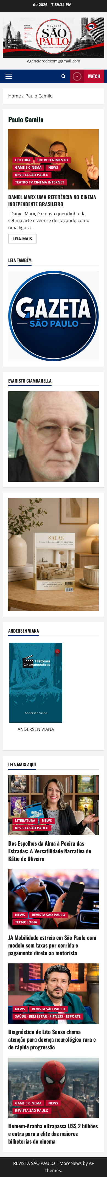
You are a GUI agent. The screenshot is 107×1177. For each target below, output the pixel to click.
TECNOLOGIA (26, 922)
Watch (94, 76)
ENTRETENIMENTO (52, 160)
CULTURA (22, 160)
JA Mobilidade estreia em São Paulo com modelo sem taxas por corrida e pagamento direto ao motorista (52, 945)
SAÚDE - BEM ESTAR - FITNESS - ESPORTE (48, 1016)
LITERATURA (25, 820)
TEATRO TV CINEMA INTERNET (39, 182)
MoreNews (71, 1163)
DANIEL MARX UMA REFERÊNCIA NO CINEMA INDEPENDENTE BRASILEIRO (52, 200)
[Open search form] (63, 76)
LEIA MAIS (24, 239)
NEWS (53, 167)
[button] (9, 76)
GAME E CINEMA (28, 167)
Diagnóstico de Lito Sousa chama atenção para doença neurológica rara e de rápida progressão (52, 1039)
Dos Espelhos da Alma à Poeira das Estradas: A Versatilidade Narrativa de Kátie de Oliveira (49, 851)
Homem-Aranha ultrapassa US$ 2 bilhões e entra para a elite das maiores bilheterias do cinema (53, 1133)
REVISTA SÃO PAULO (32, 175)
